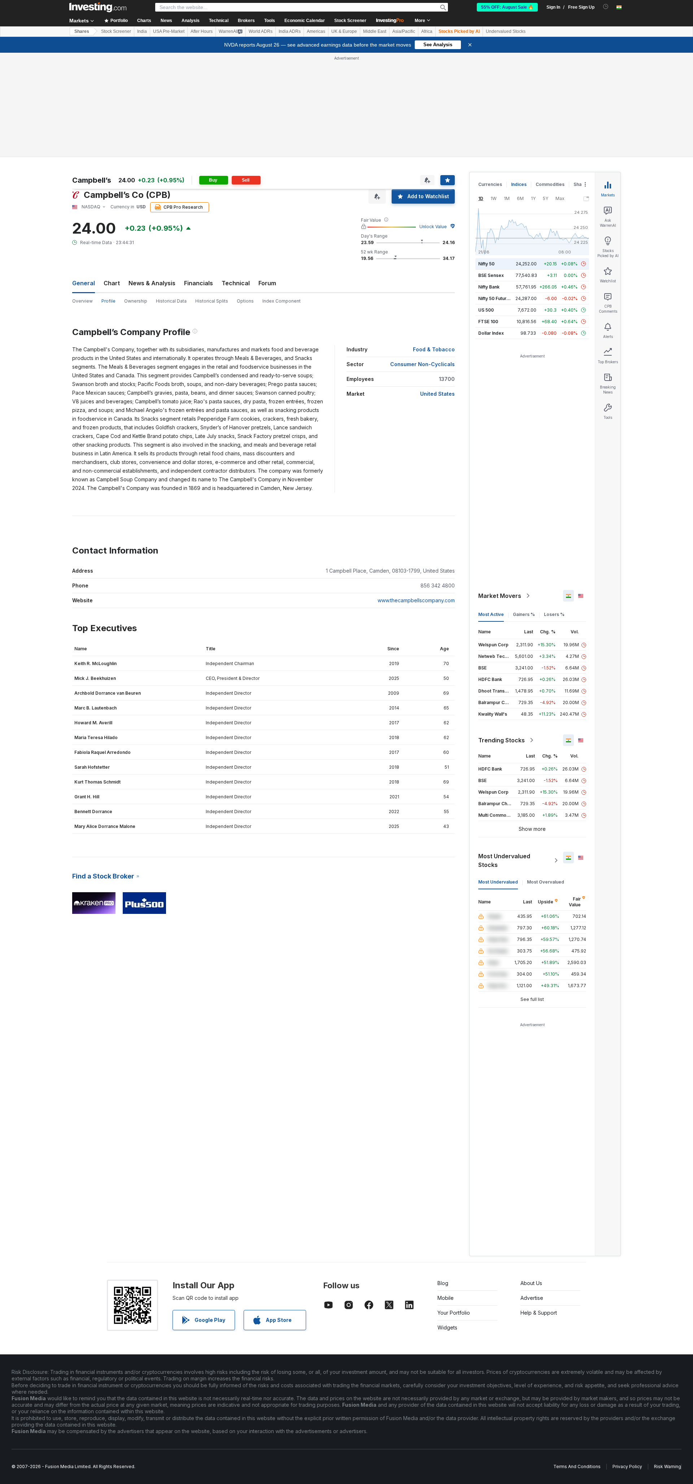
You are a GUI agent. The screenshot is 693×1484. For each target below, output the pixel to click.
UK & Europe (344, 31)
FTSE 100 (488, 321)
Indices (519, 184)
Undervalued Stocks (506, 31)
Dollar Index (491, 333)
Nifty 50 (486, 263)
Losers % (554, 614)
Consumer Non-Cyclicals (422, 364)
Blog (442, 1283)
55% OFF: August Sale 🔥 (507, 7)
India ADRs (290, 31)
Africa (426, 31)
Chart (112, 283)
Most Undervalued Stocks (504, 860)
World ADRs (261, 31)
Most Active (491, 614)
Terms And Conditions (577, 1466)
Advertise (531, 1298)
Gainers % (524, 614)
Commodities (550, 184)
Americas (316, 31)
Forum (267, 283)
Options (245, 301)
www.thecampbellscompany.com (416, 600)
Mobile (445, 1298)
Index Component (281, 301)
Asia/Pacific (403, 31)
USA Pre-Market (168, 31)
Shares (81, 31)
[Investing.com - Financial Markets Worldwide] (97, 7)
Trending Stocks (501, 740)
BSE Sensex (491, 275)
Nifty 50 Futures (495, 298)
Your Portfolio (453, 1313)
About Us (531, 1283)
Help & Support (538, 1313)
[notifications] (606, 6)
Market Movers (499, 595)
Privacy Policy (627, 1466)
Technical (236, 283)
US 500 (486, 310)
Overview (82, 301)
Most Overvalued (545, 882)
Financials (198, 283)
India (142, 31)
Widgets (447, 1327)
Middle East (374, 31)
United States (437, 394)
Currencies (490, 184)
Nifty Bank (489, 287)
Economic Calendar (304, 20)
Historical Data (171, 301)
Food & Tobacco (434, 349)
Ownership (135, 301)
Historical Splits (211, 301)
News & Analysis (151, 283)
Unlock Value (433, 226)
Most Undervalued (498, 882)
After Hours (202, 31)
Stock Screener (350, 20)
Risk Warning (667, 1466)
